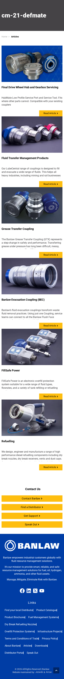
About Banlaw (12, 645)
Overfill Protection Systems (19, 631)
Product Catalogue (46, 610)
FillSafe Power (11, 370)
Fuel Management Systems (43, 617)
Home (4, 36)
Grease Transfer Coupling (18, 228)
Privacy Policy (49, 638)
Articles (15, 36)
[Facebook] (22, 590)
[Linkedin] (28, 590)
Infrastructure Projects (50, 631)
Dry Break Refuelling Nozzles (20, 624)
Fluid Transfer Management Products (25, 158)
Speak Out (32, 652)
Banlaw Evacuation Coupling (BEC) (23, 299)
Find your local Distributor (19, 610)
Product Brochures (15, 617)
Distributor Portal (14, 652)
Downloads (41, 645)
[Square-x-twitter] (35, 590)
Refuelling (8, 441)
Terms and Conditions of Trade (22, 638)
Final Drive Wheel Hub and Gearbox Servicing (30, 87)
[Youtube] (41, 590)
